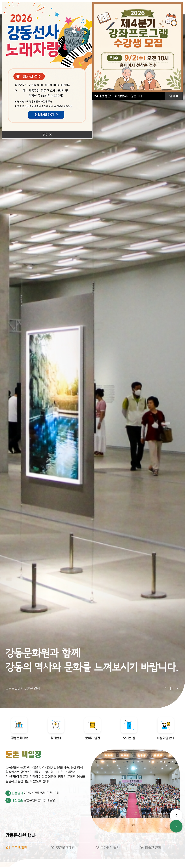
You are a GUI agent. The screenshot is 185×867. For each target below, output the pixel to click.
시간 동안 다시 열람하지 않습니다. (118, 96)
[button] (165, 688)
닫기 (46, 135)
